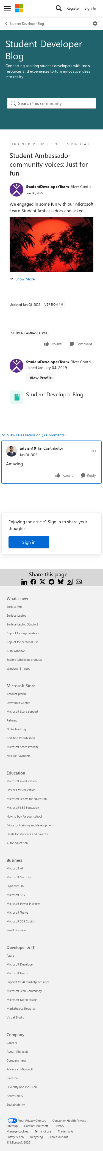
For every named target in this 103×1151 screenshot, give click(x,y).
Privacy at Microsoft (20, 1069)
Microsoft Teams (17, 912)
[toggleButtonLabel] (95, 23)
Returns (12, 720)
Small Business (16, 930)
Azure (10, 955)
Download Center (18, 703)
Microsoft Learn (17, 973)
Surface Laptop (16, 615)
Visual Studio (15, 1017)
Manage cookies (17, 1131)
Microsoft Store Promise (23, 747)
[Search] (58, 8)
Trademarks (66, 1131)
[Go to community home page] (19, 8)
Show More (25, 279)
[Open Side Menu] (7, 8)
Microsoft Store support (22, 711)
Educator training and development (30, 825)
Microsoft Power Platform (23, 903)
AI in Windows (16, 651)
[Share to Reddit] (51, 581)
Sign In (90, 8)
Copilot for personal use (22, 642)
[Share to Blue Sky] (60, 581)
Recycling (36, 1137)
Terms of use (43, 1131)
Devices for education (21, 790)
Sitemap (12, 1126)
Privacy (59, 1126)
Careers (12, 1043)
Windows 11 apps (18, 668)
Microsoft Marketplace (22, 1000)
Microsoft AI (15, 868)
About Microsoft (17, 1051)
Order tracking (16, 729)
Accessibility (15, 1096)
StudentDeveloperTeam (47, 186)
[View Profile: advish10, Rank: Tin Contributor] (11, 451)
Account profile (17, 694)
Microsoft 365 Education (23, 807)
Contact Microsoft (36, 1126)
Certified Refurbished (21, 738)
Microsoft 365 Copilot (21, 921)
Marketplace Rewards (21, 1008)
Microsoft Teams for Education (27, 799)
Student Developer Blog (27, 23)
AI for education (17, 843)
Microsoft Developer (20, 964)
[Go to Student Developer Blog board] (16, 397)
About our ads (58, 1137)
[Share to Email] (79, 581)
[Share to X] (42, 581)
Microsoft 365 (16, 895)
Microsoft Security (19, 877)
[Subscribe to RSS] (70, 581)
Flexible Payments (18, 756)
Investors (13, 1078)
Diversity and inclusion (22, 1087)
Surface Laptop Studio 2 (22, 624)
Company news (17, 1060)
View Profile (41, 377)
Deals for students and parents (27, 834)
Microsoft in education (22, 781)
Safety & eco (15, 1137)
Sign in (28, 542)
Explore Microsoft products (24, 659)
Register (73, 8)
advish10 (28, 448)
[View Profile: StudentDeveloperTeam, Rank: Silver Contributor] (16, 190)
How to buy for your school (24, 816)
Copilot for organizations (23, 633)
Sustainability (16, 1104)
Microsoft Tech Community (24, 991)
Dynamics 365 (16, 886)
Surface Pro (14, 606)
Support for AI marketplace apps (28, 982)
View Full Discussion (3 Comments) (36, 434)
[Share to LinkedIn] (24, 581)
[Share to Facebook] (33, 581)
